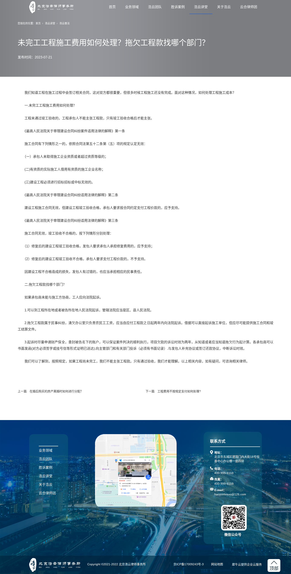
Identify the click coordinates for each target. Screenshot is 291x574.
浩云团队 (155, 7)
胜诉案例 (178, 7)
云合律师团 (248, 7)
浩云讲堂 (201, 7)
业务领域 (132, 7)
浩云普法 (64, 23)
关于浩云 (224, 7)
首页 (112, 7)
